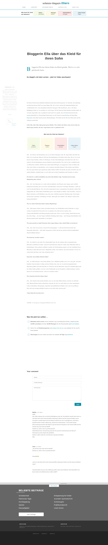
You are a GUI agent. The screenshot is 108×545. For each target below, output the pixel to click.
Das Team (63, 526)
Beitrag (67, 115)
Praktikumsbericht (60, 505)
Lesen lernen (59, 508)
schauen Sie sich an (57, 328)
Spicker (21, 505)
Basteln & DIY (62, 7)
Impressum (22, 527)
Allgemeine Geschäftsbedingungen (27, 526)
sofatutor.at (52, 533)
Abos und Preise (70, 526)
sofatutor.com (35, 533)
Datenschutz (51, 526)
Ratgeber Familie (47, 7)
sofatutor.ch (44, 533)
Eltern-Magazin (54, 485)
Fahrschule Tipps (25, 499)
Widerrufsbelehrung (42, 526)
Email (9, 114)
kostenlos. (70, 334)
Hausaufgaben (24, 508)
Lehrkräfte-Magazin (44, 485)
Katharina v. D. (10, 87)
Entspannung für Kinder (62, 496)
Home (24, 7)
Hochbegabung (24, 502)
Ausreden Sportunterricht (63, 499)
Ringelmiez (30, 117)
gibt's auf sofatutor (74, 324)
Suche (85, 7)
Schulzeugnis (59, 502)
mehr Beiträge (31, 514)
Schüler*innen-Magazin (64, 484)
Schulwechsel (24, 496)
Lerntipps (34, 7)
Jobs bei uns (78, 526)
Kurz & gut (75, 7)
